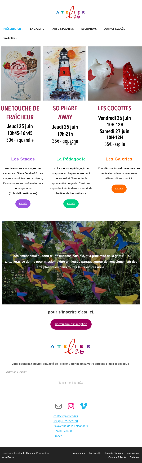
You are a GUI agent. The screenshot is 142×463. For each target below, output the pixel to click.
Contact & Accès (117, 457)
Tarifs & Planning (114, 453)
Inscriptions (132, 453)
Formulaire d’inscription (71, 324)
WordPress (8, 457)
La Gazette (95, 453)
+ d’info (23, 203)
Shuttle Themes (26, 453)
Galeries (134, 457)
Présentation (79, 453)
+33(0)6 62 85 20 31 (66, 421)
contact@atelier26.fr (66, 416)
